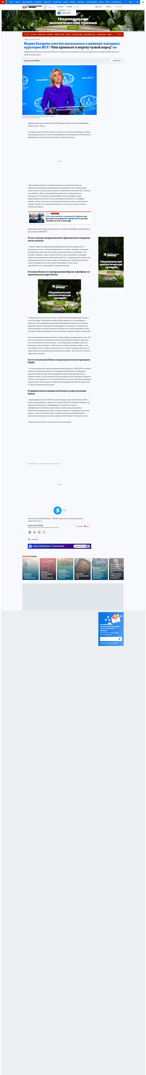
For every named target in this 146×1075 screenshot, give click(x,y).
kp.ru (88, 526)
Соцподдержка (91, 2)
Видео (17, 2)
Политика (38, 2)
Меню (3, 2)
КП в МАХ (68, 34)
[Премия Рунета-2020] (48, 7)
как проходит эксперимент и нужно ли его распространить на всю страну (67, 218)
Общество (47, 2)
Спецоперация (27, 2)
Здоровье (80, 2)
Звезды (72, 2)
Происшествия (101, 34)
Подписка (118, 7)
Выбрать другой (66, 13)
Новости (33, 34)
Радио (100, 7)
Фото (11, 2)
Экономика (57, 2)
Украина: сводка (59, 34)
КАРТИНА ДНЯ (34, 539)
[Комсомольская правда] (32, 6)
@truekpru (38, 521)
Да (59, 13)
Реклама (108, 7)
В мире (65, 2)
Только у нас (41, 34)
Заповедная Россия (89, 34)
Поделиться (117, 60)
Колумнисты (116, 2)
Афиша (109, 34)
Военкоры (50, 34)
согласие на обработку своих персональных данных (109, 643)
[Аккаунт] (143, 2)
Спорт (107, 2)
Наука (101, 2)
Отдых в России (77, 34)
